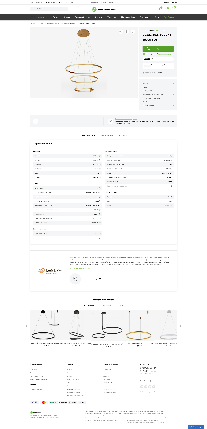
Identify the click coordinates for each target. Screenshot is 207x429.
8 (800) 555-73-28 (148, 371)
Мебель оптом (108, 369)
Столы (55, 17)
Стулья (67, 17)
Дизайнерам (107, 376)
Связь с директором (73, 389)
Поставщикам (108, 373)
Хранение (111, 17)
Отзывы (32, 373)
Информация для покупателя (39, 420)
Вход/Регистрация (169, 2)
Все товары (89, 305)
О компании (34, 369)
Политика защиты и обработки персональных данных (102, 417)
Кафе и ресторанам (110, 392)
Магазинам (107, 379)
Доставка (94, 2)
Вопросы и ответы (73, 379)
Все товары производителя (80, 268)
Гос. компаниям (108, 382)
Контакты (112, 2)
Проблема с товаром (74, 392)
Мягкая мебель (128, 17)
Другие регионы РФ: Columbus (37, 2)
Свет (157, 17)
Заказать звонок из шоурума (126, 119)
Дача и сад (145, 17)
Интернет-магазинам (110, 389)
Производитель (106, 135)
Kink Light (168, 205)
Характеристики (88, 135)
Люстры (119, 305)
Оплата (103, 2)
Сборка (69, 376)
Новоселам (107, 385)
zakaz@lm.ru (150, 381)
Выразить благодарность (75, 395)
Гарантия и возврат (73, 373)
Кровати (98, 17)
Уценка (32, 393)
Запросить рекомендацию (38, 379)
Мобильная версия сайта (148, 392)
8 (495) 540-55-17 (53, 2)
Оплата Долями (71, 385)
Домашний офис (82, 17)
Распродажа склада (36, 389)
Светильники (105, 305)
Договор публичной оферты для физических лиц (101, 420)
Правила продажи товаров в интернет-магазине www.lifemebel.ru (146, 417)
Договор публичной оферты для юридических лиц (145, 421)
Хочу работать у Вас (36, 376)
